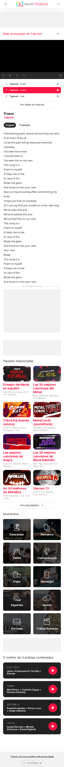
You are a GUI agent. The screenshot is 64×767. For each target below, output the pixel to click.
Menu (5, 4)
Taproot (9, 117)
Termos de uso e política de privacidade (32, 757)
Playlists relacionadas (18, 361)
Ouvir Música (31, 4)
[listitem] (32, 84)
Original (10, 125)
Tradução (24, 125)
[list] (32, 90)
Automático (33, 763)
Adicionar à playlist (58, 84)
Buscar (58, 4)
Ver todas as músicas (32, 104)
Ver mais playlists (29, 505)
